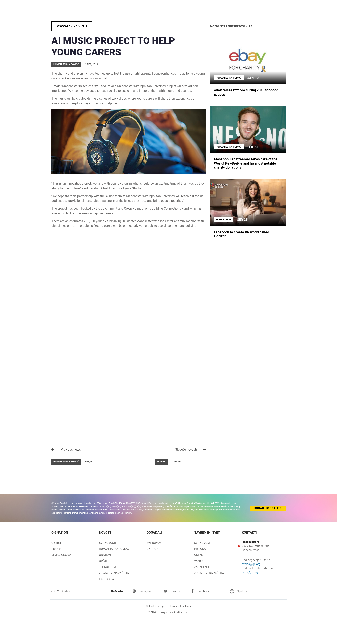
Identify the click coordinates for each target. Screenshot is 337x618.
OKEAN (198, 554)
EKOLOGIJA (106, 579)
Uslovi (155, 606)
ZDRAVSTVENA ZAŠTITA (114, 573)
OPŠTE (103, 561)
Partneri (56, 548)
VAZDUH (199, 561)
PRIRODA (200, 548)
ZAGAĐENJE (202, 567)
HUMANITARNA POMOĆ (114, 548)
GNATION (105, 554)
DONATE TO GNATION (268, 508)
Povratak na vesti (72, 26)
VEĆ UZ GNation (61, 554)
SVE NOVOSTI (107, 542)
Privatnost (180, 606)
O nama (56, 542)
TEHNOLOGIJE (108, 567)
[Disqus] (128, 289)
